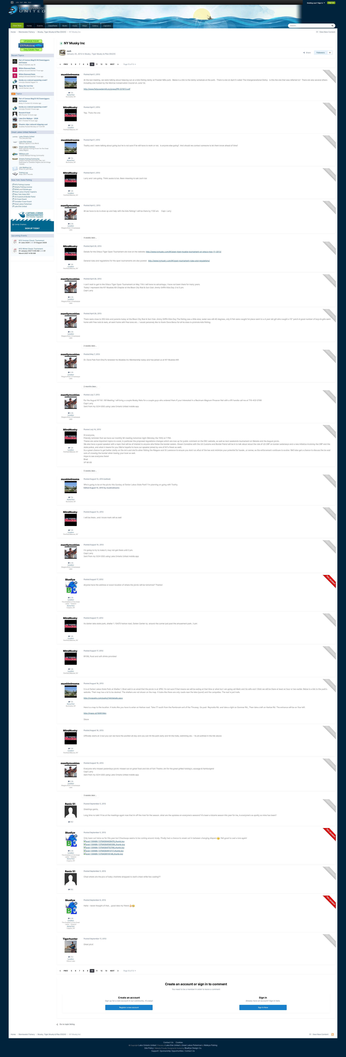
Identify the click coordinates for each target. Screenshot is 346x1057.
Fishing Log (23, 173)
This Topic (322, 26)
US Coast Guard (20, 199)
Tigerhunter (70, 938)
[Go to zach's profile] (62, 53)
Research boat (24, 113)
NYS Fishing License (22, 184)
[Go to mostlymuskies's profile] (71, 213)
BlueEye (70, 579)
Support (155, 1051)
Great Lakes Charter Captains (25, 192)
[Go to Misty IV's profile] (15, 61)
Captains (107, 26)
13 (106, 64)
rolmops (22, 82)
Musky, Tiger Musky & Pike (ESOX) (100, 54)
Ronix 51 (70, 803)
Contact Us (168, 1042)
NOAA (16, 189)
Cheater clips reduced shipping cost (33, 124)
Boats (64, 26)
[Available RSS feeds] (332, 1034)
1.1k (71, 93)
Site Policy (149, 1048)
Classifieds (52, 26)
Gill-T (21, 121)
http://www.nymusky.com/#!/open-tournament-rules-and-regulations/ (179, 261)
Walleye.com (24, 154)
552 (71, 822)
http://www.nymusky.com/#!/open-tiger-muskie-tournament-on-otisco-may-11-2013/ (183, 252)
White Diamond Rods (27, 68)
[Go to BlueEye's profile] (71, 587)
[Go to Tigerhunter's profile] (71, 947)
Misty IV (21, 65)
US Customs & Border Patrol (24, 197)
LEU (17, 2)
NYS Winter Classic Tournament (31, 249)
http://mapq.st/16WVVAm (95, 713)
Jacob (21, 88)
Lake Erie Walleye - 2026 (28, 118)
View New (17, 25)
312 (71, 957)
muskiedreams (70, 74)
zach (69, 51)
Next (112, 64)
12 (101, 64)
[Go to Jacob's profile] (15, 87)
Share (308, 52)
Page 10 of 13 (129, 64)
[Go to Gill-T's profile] (15, 120)
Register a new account (129, 1007)
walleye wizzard (24, 70)
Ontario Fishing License (23, 187)
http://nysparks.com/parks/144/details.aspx (103, 698)
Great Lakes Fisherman (23, 204)
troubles (22, 127)
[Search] (332, 26)
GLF (21, 2)
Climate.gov (27, 189)
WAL (25, 2)
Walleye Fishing (210, 1045)
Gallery (95, 26)
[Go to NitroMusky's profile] (71, 115)
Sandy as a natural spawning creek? (33, 80)
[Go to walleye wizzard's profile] (15, 69)
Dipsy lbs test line (26, 86)
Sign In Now (263, 1007)
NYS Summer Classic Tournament (31, 240)
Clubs (74, 26)
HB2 (20, 115)
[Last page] (118, 64)
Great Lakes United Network (23, 132)
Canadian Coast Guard (22, 202)
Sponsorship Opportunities (171, 1051)
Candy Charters (20, 224)
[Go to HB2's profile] (15, 114)
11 (97, 64)
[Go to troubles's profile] (15, 125)
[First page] (60, 64)
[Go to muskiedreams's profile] (71, 82)
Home (29, 26)
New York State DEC (22, 194)
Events (40, 26)
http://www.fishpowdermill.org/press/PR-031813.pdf (107, 89)
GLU (29, 2)
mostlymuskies (70, 205)
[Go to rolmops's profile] (15, 81)
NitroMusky (70, 107)
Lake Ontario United (26, 137)
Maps (84, 26)
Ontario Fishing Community (29, 159)
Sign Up (331, 3)
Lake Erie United (25, 142)
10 (92, 64)
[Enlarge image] (218, 838)
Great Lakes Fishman (27, 147)
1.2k (71, 125)
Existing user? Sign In (315, 3)
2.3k (71, 224)
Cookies (179, 1042)
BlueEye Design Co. (193, 1048)
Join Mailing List (25, 167)
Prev (66, 64)
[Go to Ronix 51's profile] (71, 812)
